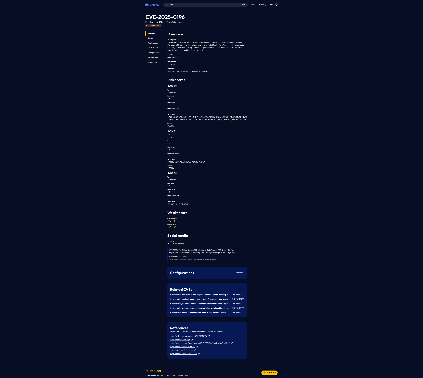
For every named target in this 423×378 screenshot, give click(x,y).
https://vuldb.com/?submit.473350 (183, 354)
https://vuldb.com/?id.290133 (181, 350)
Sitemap (180, 375)
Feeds (186, 375)
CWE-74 (170, 221)
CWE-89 (170, 227)
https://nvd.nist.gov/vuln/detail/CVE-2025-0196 (188, 336)
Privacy (174, 375)
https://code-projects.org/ (180, 340)
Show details (239, 272)
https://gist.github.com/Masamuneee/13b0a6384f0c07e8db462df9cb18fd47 (200, 343)
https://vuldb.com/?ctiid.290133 (182, 347)
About (168, 375)
